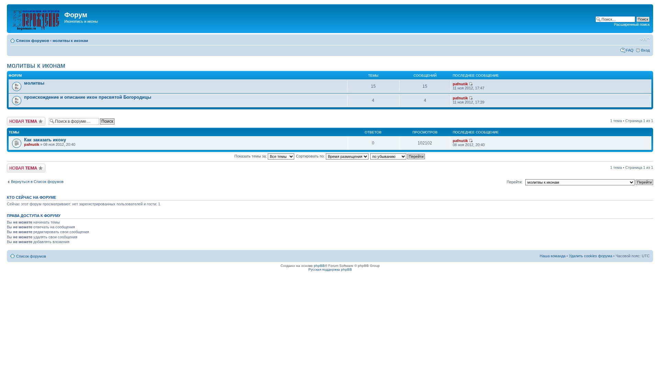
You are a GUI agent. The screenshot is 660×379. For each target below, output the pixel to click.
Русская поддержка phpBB (330, 269)
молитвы (34, 83)
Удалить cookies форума (590, 256)
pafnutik (460, 84)
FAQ (630, 50)
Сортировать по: (311, 156)
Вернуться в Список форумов (37, 182)
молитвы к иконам (70, 41)
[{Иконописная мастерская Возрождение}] (36, 18)
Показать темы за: (251, 156)
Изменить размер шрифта (645, 39)
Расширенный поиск (632, 24)
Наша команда (552, 256)
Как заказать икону (45, 139)
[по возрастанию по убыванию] (398, 156)
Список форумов (32, 41)
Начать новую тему (24, 119)
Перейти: (514, 182)
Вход (645, 50)
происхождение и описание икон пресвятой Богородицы (87, 97)
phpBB (319, 266)
